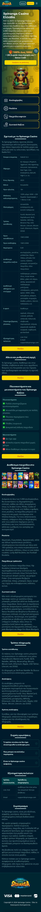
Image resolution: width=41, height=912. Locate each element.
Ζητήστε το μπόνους (20, 62)
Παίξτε (20, 348)
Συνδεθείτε (30, 3)
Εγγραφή (22, 3)
